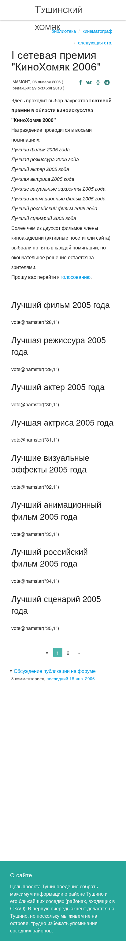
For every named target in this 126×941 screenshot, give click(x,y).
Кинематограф (97, 31)
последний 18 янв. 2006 (70, 678)
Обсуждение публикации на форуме (55, 670)
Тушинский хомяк (59, 17)
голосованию (76, 276)
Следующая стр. (95, 42)
